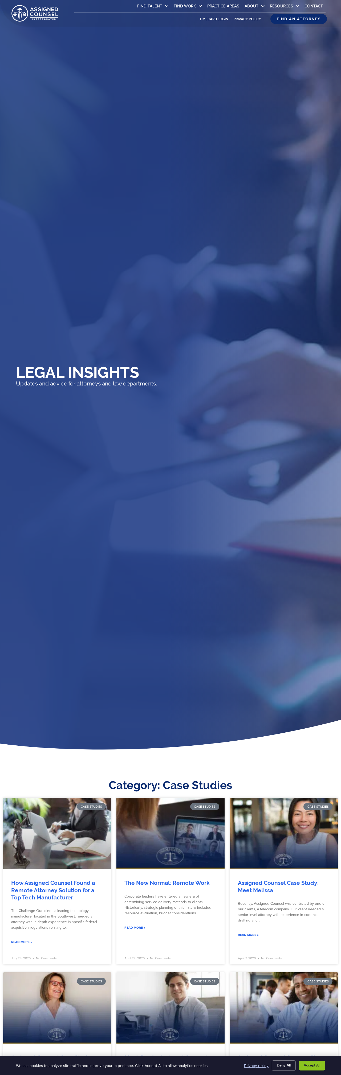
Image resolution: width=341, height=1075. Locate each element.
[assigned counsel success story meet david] (284, 1008)
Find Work (189, 7)
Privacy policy (256, 1065)
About (256, 7)
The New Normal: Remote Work (167, 883)
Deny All (284, 1065)
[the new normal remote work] (170, 833)
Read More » (21, 942)
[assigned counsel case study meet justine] (57, 1008)
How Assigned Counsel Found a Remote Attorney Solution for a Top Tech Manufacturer (53, 890)
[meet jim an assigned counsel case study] (170, 1008)
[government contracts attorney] (57, 833)
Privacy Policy (249, 20)
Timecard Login (215, 20)
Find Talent (154, 7)
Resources (286, 7)
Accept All (312, 1065)
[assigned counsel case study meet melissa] (284, 833)
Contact (315, 7)
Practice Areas (224, 7)
